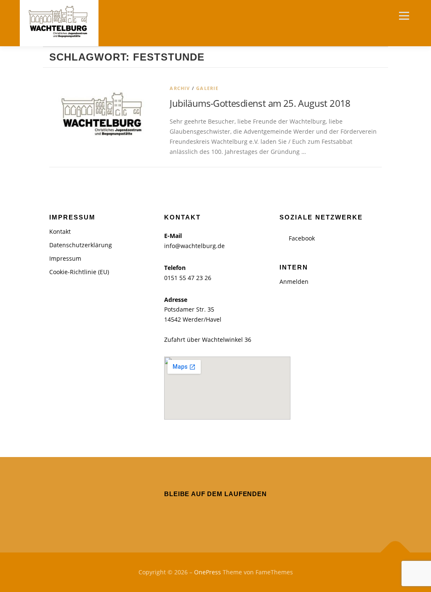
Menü (403, 16)
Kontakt (60, 231)
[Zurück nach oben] (395, 553)
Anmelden (294, 281)
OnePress (207, 572)
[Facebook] (215, 512)
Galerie (207, 88)
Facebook (302, 238)
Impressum (65, 258)
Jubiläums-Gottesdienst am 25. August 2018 (260, 103)
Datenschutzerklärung (80, 245)
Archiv (180, 88)
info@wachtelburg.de (194, 246)
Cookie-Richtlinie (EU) (79, 272)
